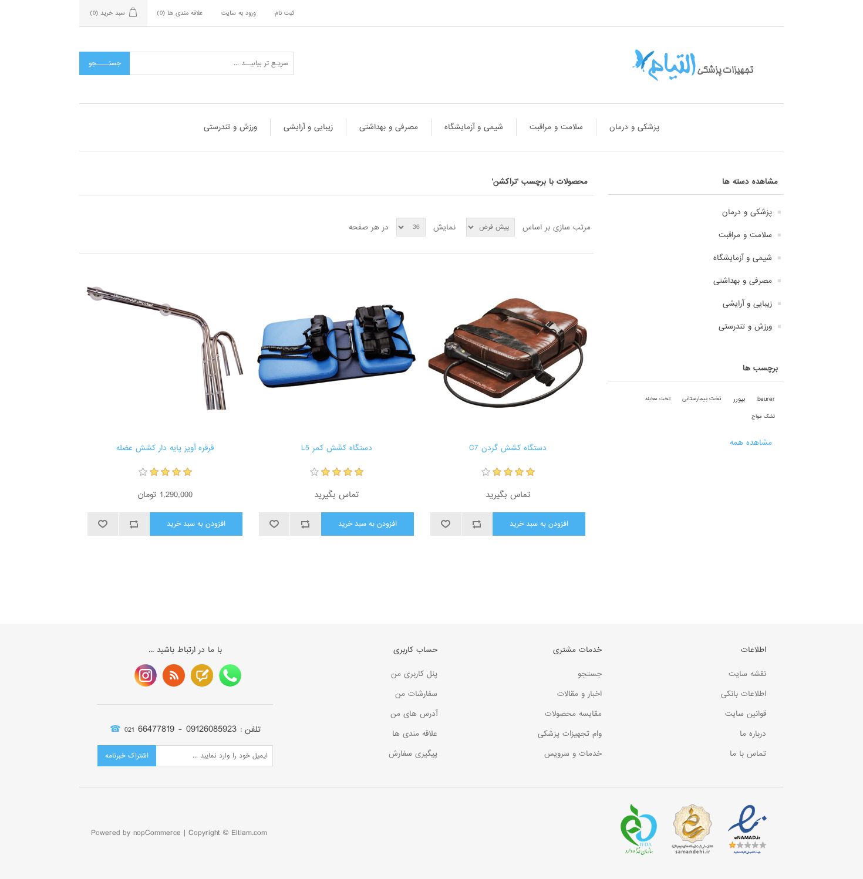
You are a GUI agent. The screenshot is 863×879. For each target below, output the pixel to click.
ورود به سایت (238, 13)
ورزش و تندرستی (230, 127)
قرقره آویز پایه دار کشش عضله (165, 448)
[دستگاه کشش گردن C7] (507, 348)
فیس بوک (230, 675)
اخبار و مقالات (579, 693)
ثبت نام (284, 13)
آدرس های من (413, 713)
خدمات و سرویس (573, 753)
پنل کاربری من (414, 673)
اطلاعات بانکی (743, 693)
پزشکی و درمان (634, 127)
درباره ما (753, 733)
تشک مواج (763, 416)
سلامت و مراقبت (556, 127)
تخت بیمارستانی (702, 398)
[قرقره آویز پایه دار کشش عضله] (165, 348)
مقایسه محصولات (573, 713)
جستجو (590, 673)
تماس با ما (748, 753)
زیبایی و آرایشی (308, 127)
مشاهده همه (751, 442)
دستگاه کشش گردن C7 (508, 448)
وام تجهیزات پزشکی (570, 733)
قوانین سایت (745, 713)
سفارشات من (416, 693)
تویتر (202, 675)
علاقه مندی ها (414, 733)
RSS (174, 675)
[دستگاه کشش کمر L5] (336, 348)
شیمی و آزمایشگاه (473, 127)
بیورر (739, 399)
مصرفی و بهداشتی (388, 127)
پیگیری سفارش (413, 753)
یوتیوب (145, 675)
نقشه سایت (747, 673)
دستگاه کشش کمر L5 (336, 448)
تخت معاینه (657, 399)
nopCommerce (157, 833)
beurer (766, 399)
